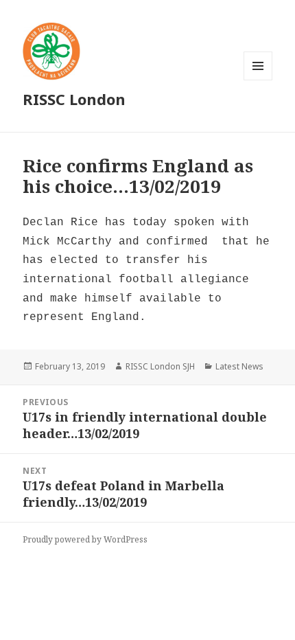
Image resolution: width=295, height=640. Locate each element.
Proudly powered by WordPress (85, 539)
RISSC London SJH (160, 366)
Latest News (239, 366)
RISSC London (74, 99)
